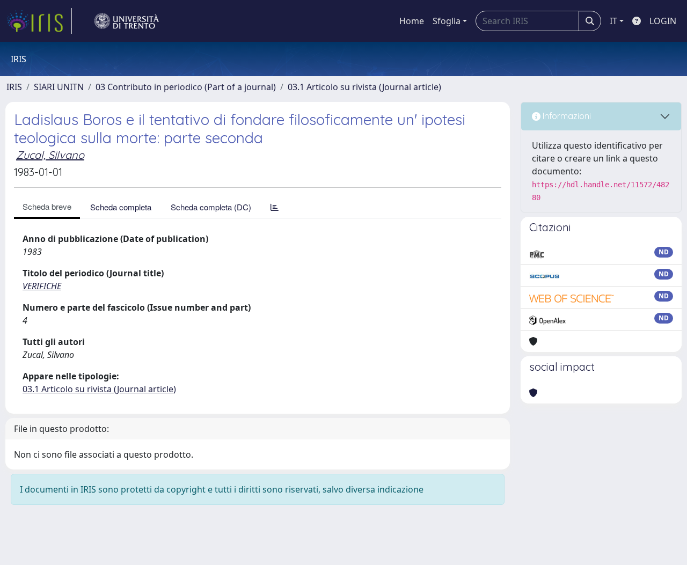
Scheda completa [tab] (120, 206)
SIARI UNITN (59, 87)
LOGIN (662, 21)
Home (411, 21)
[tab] (274, 206)
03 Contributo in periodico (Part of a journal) (186, 87)
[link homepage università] (127, 21)
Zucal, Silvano (50, 155)
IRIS (14, 87)
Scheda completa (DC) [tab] (211, 206)
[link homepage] (39, 21)
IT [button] (613, 21)
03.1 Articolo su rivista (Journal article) (364, 87)
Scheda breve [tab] (47, 206)
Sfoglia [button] (447, 21)
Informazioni (565, 116)
